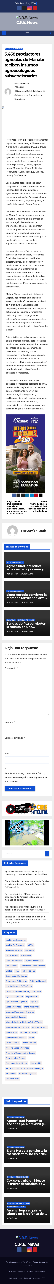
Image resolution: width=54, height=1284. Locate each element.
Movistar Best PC (39, 1027)
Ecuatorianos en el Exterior (18, 1203)
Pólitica (30, 1272)
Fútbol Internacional (16, 1207)
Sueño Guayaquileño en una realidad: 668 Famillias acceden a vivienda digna (37, 506)
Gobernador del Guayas (16, 981)
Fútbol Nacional (28, 971)
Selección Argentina (27, 1073)
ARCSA (31, 945)
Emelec (9, 971)
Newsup (42, 1262)
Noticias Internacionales (17, 1177)
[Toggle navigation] (27, 33)
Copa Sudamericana (34, 960)
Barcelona (29, 950)
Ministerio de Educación (16, 1017)
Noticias (12, 1272)
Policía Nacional (29, 1043)
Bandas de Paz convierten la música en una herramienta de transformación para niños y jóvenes (26, 919)
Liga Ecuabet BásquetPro (16, 1002)
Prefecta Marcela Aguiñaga (17, 1048)
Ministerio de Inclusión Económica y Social (24, 1022)
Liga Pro (34, 1002)
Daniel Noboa (11, 966)
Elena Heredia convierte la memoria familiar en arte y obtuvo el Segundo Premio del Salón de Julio (27, 884)
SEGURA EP (11, 1073)
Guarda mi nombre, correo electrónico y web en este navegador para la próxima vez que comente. (26, 777)
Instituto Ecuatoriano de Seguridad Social (23, 991)
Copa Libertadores (14, 960)
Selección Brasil (12, 1079)
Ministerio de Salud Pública (17, 1027)
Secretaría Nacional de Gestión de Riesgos (24, 1068)
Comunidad (40, 1272)
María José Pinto (31, 1007)
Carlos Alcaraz (12, 955)
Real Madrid (36, 1063)
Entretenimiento (15, 1278)
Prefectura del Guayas (15, 1058)
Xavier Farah (23, 83)
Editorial (27, 1278)
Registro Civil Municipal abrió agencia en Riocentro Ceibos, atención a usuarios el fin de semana (17, 507)
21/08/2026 (12, 1129)
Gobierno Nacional (38, 981)
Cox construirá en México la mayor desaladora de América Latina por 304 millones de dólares (24, 897)
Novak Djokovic (12, 1043)
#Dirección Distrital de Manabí (30, 91)
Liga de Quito (32, 996)
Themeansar (27, 1265)
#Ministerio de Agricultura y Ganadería (28, 97)
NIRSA (31, 1037)
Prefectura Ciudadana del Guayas (20, 1053)
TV (43, 1278)
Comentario (11, 668)
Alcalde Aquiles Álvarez (16, 940)
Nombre (10, 722)
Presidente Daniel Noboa (16, 1063)
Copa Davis (26, 955)
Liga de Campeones (14, 996)
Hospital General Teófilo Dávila (19, 986)
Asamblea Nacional (14, 950)
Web (7, 753)
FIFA (17, 971)
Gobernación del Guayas (16, 976)
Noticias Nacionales (13, 49)
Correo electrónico (15, 737)
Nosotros (36, 1278)
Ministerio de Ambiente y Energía (20, 1012)
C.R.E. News (26, 22)
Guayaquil (11, 620)
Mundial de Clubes (28, 1032)
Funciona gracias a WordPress (19, 1262)
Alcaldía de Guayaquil (15, 945)
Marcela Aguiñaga (13, 1007)
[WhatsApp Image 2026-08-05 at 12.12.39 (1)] (25, 453)
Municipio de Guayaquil (16, 1037)
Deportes (21, 1272)
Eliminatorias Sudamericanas (33, 966)
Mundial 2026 (11, 1032)
